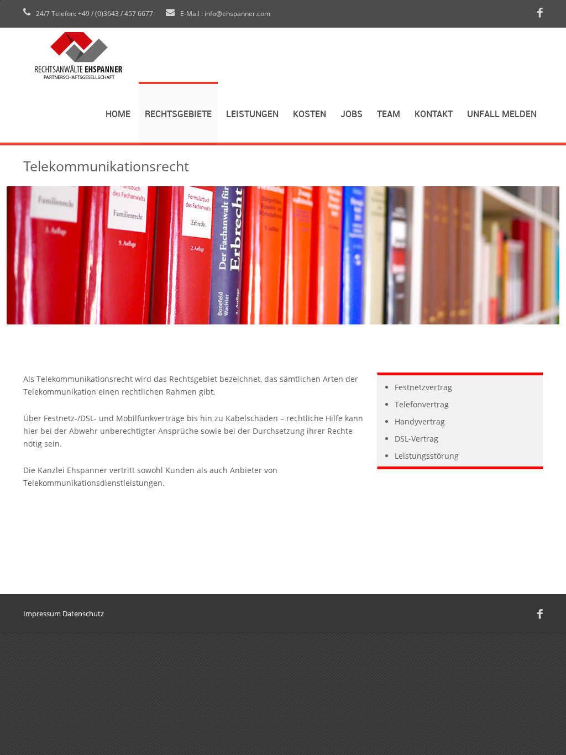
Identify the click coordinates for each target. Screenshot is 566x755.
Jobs (351, 114)
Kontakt (434, 114)
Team (388, 114)
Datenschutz (83, 613)
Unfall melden (502, 114)
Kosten (309, 114)
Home (118, 114)
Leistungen (252, 114)
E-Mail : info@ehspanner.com (224, 13)
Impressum (42, 613)
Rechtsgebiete (178, 114)
